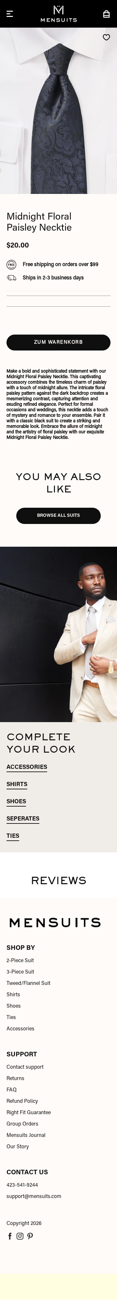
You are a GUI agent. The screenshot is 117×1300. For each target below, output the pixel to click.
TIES (12, 836)
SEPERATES (22, 819)
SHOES (16, 802)
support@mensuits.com (33, 1196)
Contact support (25, 1067)
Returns (15, 1078)
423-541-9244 (22, 1185)
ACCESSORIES (26, 768)
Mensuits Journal (26, 1135)
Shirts (13, 995)
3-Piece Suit (20, 972)
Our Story (17, 1147)
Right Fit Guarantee (28, 1112)
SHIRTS (16, 785)
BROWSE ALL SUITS (58, 516)
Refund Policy (22, 1101)
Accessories (20, 1029)
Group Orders (22, 1124)
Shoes (13, 1006)
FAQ (11, 1090)
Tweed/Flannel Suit (28, 983)
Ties (11, 1017)
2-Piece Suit (20, 960)
